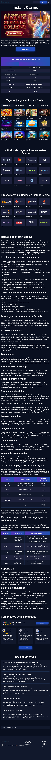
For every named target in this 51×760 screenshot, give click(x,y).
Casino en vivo (18, 105)
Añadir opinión (42, 623)
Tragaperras (43, 105)
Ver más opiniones (25, 647)
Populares (5, 105)
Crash (30, 105)
